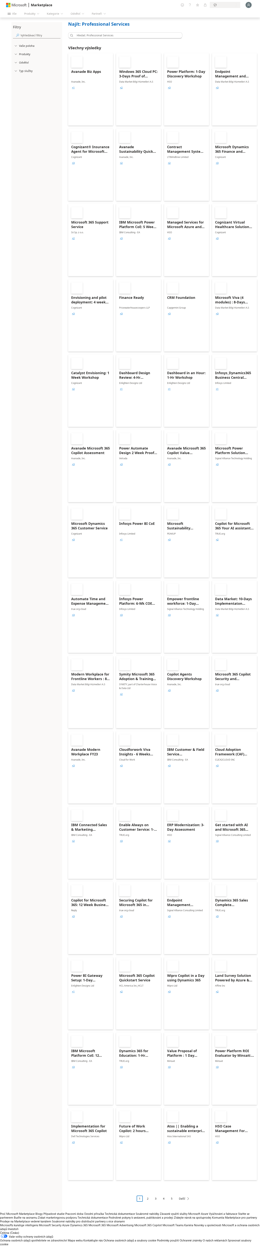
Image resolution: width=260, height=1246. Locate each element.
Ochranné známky (191, 1240)
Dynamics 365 (79, 1225)
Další (182, 1198)
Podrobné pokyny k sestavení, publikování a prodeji (141, 1217)
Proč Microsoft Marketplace (17, 1214)
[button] (71, 35)
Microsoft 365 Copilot (148, 1225)
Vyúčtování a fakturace (223, 1214)
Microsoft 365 (97, 1225)
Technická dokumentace (120, 1214)
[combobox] (126, 35)
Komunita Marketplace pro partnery (234, 1217)
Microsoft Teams (173, 1225)
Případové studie (54, 1214)
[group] (73, 87)
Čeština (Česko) (9, 1233)
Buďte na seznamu (25, 1217)
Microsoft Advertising (120, 1225)
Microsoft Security (50, 1225)
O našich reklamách (215, 1240)
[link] (90, 89)
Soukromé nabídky (147, 1214)
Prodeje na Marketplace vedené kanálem (25, 1221)
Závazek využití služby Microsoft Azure (184, 1214)
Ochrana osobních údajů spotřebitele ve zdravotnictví (33, 1240)
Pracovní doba (74, 1214)
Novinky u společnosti (207, 1225)
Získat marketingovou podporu (57, 1217)
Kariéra (188, 1225)
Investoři (13, 1229)
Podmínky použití (168, 1240)
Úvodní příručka (94, 1214)
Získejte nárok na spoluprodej (192, 1217)
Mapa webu (75, 1240)
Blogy (39, 1214)
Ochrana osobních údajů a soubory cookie (130, 1240)
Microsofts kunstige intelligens (19, 1225)
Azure (65, 1225)
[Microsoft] (16, 5)
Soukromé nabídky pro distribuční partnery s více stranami (88, 1221)
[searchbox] (41, 35)
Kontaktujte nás (93, 1240)
